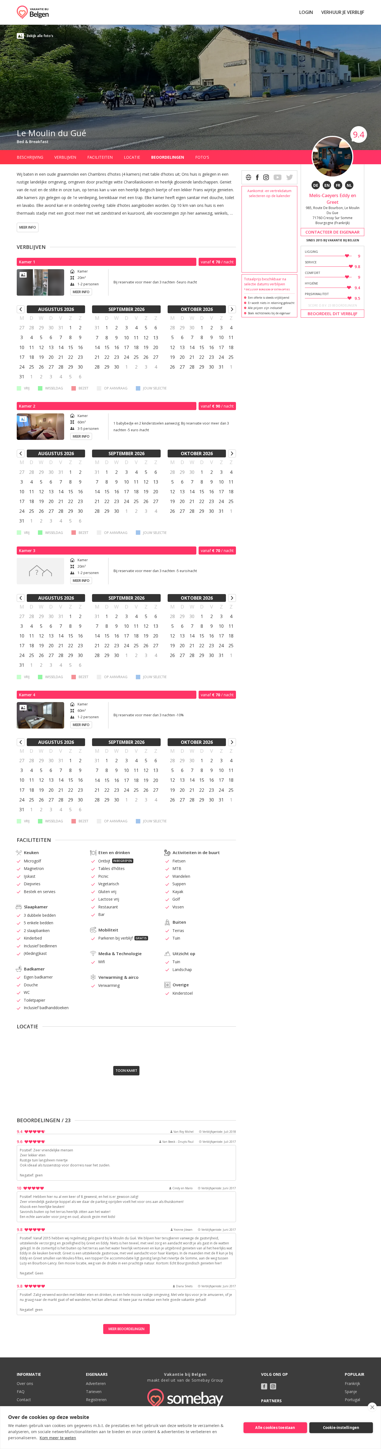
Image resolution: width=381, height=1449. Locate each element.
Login (306, 12)
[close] (372, 1407)
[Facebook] (257, 177)
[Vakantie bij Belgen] (33, 12)
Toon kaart (126, 1070)
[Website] (248, 177)
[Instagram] (266, 177)
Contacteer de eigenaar (332, 232)
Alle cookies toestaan (275, 1427)
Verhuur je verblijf (342, 12)
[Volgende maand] (232, 309)
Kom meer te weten (58, 1437)
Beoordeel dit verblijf (333, 313)
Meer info (27, 227)
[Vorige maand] (21, 309)
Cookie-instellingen (341, 1427)
